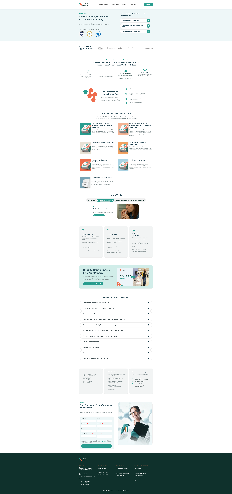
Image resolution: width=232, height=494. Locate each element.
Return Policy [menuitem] (119, 477)
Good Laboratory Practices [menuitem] (140, 472)
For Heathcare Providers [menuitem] (121, 470)
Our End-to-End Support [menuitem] (103, 471)
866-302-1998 (138, 377)
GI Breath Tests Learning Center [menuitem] (122, 472)
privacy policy (103, 440)
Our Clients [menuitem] (136, 477)
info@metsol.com (86, 478)
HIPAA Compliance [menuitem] (138, 475)
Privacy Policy (127, 490)
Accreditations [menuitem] (137, 468)
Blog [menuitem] (135, 479)
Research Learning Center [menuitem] (103, 474)
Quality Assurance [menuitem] (138, 470)
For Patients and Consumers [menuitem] (122, 468)
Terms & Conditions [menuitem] (120, 475)
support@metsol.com (88, 476)
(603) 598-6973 (83, 474)
